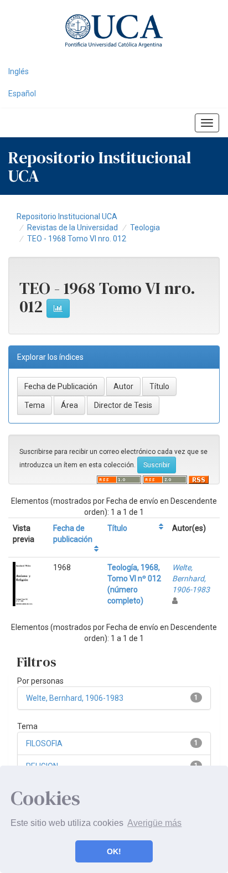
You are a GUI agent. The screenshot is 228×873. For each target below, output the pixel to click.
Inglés (18, 71)
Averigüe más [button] (154, 823)
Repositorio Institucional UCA (67, 216)
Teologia (145, 227)
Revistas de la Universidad (72, 227)
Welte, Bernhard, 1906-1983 (191, 578)
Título (117, 528)
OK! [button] (114, 851)
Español (22, 93)
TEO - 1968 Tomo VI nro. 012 (76, 238)
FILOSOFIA (44, 743)
